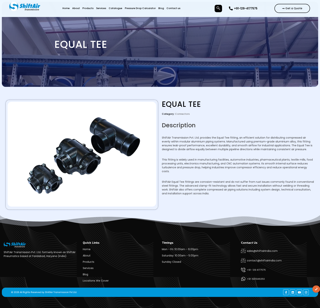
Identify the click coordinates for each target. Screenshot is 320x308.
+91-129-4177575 (245, 8)
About (76, 8)
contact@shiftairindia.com (264, 260)
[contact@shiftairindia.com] (243, 260)
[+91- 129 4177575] (243, 270)
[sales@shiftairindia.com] (243, 251)
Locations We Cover (96, 281)
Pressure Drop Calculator (140, 8)
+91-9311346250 (256, 278)
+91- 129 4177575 (256, 269)
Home (66, 8)
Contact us (173, 8)
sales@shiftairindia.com (262, 251)
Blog (161, 8)
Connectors (182, 114)
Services (101, 8)
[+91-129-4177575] (231, 8)
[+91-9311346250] (243, 279)
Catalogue (115, 8)
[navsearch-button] (218, 8)
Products (88, 8)
